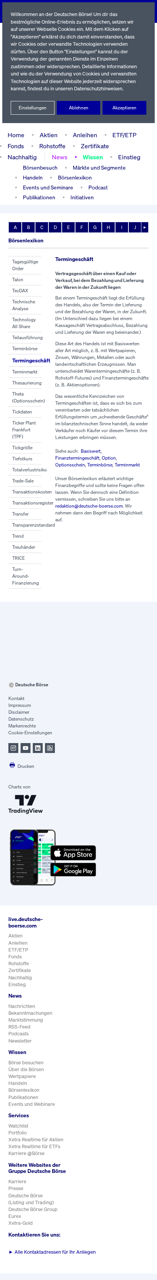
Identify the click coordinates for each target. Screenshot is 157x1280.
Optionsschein (70, 465)
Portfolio (17, 1132)
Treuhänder (23, 547)
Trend (18, 536)
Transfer (20, 514)
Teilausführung (27, 337)
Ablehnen (78, 108)
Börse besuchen (25, 1062)
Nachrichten (21, 1006)
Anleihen (85, 135)
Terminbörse (24, 348)
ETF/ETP (124, 135)
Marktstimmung (25, 1020)
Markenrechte (22, 726)
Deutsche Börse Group (33, 1209)
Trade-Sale (23, 481)
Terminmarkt (24, 372)
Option (109, 458)
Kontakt (16, 698)
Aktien (49, 135)
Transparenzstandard (33, 525)
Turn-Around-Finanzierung (25, 576)
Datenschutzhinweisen (98, 88)
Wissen (93, 157)
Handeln (17, 1083)
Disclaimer (18, 712)
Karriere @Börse (26, 1153)
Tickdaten (22, 412)
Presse (15, 1188)
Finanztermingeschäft (77, 458)
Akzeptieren (124, 108)
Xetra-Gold (20, 1223)
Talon (17, 279)
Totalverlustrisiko (29, 470)
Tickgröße (22, 447)
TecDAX (20, 290)
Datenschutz (21, 719)
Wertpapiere (22, 1076)
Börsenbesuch (40, 167)
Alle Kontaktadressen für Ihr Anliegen (52, 1252)
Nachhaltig (22, 157)
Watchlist (18, 1126)
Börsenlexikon (75, 177)
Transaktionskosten (32, 492)
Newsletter (20, 1041)
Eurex (14, 1216)
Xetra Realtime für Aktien (35, 1139)
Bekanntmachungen (30, 1013)
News (59, 157)
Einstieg (129, 157)
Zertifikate (95, 146)
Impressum (19, 705)
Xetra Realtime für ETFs (34, 1146)
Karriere (17, 1181)
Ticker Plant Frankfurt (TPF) (24, 429)
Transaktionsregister (32, 503)
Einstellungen (32, 108)
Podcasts (18, 1033)
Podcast (98, 187)
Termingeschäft (31, 360)
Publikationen (23, 1097)
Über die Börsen (26, 1069)
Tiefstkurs (22, 458)
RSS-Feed (19, 1027)
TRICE (18, 558)
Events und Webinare (31, 1104)
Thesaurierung (27, 383)
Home (16, 135)
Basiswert (91, 451)
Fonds (16, 146)
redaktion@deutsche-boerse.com (89, 506)
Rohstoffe (52, 146)
